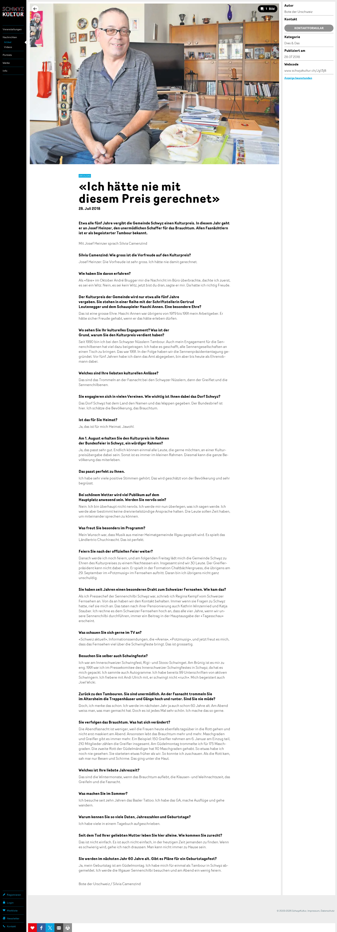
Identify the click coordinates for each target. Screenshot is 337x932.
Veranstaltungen (12, 29)
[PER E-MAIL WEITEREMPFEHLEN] (58, 927)
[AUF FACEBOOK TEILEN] (41, 927)
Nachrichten (10, 37)
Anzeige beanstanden (298, 78)
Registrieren (14, 895)
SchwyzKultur (13, 11)
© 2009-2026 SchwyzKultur (291, 910)
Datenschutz (327, 910)
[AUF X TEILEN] (50, 927)
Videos (8, 47)
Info (5, 71)
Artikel (7, 42)
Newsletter (13, 918)
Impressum (314, 910)
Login (10, 902)
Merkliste (12, 910)
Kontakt (11, 926)
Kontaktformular (309, 28)
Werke (6, 63)
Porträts (7, 55)
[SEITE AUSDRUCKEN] (67, 927)
